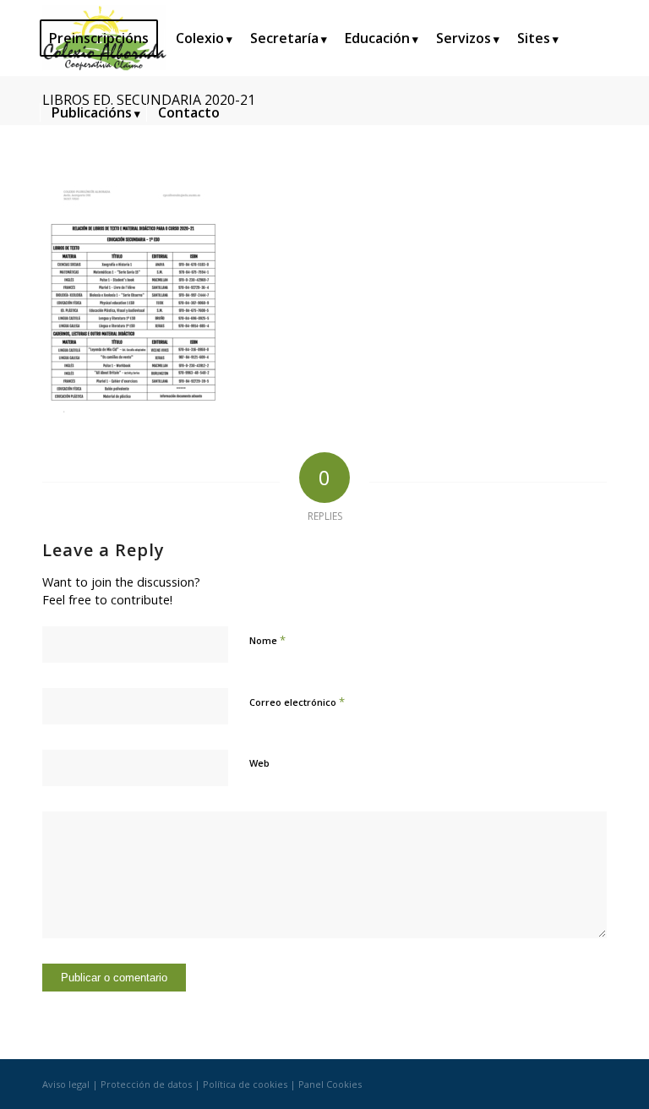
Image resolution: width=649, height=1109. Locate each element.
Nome (267, 639)
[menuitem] (104, 38)
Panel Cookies (330, 1084)
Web (259, 763)
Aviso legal (66, 1084)
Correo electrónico (297, 701)
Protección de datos (146, 1084)
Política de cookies (245, 1084)
